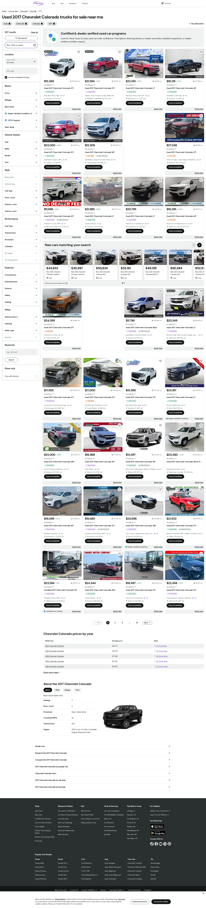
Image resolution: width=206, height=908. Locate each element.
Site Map (107, 834)
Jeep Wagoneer (110, 871)
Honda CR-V (62, 863)
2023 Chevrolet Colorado (54, 661)
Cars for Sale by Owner (43, 823)
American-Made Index (66, 830)
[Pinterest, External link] (169, 844)
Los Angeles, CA (133, 819)
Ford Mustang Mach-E (89, 875)
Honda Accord (63, 871)
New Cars (38, 815)
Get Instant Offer (87, 815)
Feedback (147, 890)
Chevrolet (24, 11)
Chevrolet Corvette (135, 863)
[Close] (203, 893)
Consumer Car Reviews (66, 811)
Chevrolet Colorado (135, 879)
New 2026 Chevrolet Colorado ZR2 (103, 273)
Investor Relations (88, 890)
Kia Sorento (155, 867)
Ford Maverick (86, 863)
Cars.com (121, 899)
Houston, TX (131, 815)
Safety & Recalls (64, 826)
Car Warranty (109, 823)
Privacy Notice (60, 899)
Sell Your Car (85, 811)
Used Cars (38, 811)
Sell (62, 3)
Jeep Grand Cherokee (112, 867)
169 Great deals (161, 661)
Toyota (37, 859)
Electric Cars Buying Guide (44, 837)
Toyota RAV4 (39, 863)
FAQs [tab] (57, 690)
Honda (60, 859)
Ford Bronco (86, 867)
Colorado (33, 11)
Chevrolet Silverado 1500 (137, 867)
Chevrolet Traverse (135, 871)
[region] (103, 899)
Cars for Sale (13, 11)
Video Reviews (63, 834)
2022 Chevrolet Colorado (54, 666)
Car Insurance (109, 826)
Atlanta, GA (131, 826)
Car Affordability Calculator (114, 815)
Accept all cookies (161, 901)
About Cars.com (61, 890)
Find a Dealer (40, 826)
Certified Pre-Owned (42, 819)
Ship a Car (108, 819)
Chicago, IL (131, 811)
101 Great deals (161, 651)
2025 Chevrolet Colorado (54, 651)
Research (72, 3)
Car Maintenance (110, 830)
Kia (152, 859)
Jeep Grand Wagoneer (112, 875)
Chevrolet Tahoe (134, 875)
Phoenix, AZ (131, 823)
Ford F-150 (85, 871)
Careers (103, 890)
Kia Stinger (155, 871)
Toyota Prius (39, 867)
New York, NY (132, 834)
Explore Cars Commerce (159, 811)
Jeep (106, 859)
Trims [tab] (77, 690)
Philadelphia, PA (133, 830)
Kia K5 (153, 875)
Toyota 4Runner (41, 879)
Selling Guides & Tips (88, 823)
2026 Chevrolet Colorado (54, 646)
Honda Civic (62, 867)
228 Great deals (161, 656)
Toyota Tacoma (40, 871)
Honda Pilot (62, 875)
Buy (53, 3)
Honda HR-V (62, 879)
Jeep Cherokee (110, 879)
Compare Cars (63, 819)
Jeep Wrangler (109, 863)
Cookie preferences (139, 901)
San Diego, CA (132, 838)
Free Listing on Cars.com (90, 819)
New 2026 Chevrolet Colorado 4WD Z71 (153, 273)
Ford (83, 859)
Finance (85, 3)
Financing (38, 841)
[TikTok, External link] (152, 844)
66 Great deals (161, 646)
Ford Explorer (86, 879)
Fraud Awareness (134, 890)
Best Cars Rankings (65, 823)
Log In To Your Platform (158, 815)
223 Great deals (162, 666)
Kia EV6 (153, 879)
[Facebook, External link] (156, 844)
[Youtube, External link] (160, 844)
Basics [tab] (47, 690)
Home (4, 11)
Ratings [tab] (67, 690)
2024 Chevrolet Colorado (54, 656)
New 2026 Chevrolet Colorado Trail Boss (53, 273)
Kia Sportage (155, 863)
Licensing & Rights (116, 890)
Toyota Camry (40, 875)
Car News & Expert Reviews (68, 815)
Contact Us (74, 890)
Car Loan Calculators (111, 811)
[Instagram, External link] (165, 844)
